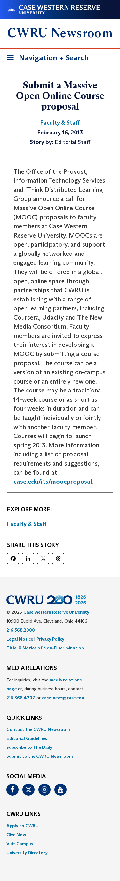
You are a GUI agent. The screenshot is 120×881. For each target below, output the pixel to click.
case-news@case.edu (63, 698)
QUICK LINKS (24, 718)
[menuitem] (60, 729)
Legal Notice (19, 639)
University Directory (27, 852)
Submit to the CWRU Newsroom (39, 756)
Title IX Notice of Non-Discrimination (45, 648)
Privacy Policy (50, 639)
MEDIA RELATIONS (31, 668)
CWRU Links (23, 814)
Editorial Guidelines (26, 738)
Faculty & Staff (27, 524)
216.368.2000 (20, 630)
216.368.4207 (20, 698)
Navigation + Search (46, 60)
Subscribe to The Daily (29, 747)
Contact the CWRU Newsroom (38, 729)
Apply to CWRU (22, 826)
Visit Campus (19, 844)
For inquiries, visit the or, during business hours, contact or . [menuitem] (45, 689)
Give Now (16, 835)
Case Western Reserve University (56, 612)
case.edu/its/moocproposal (52, 481)
